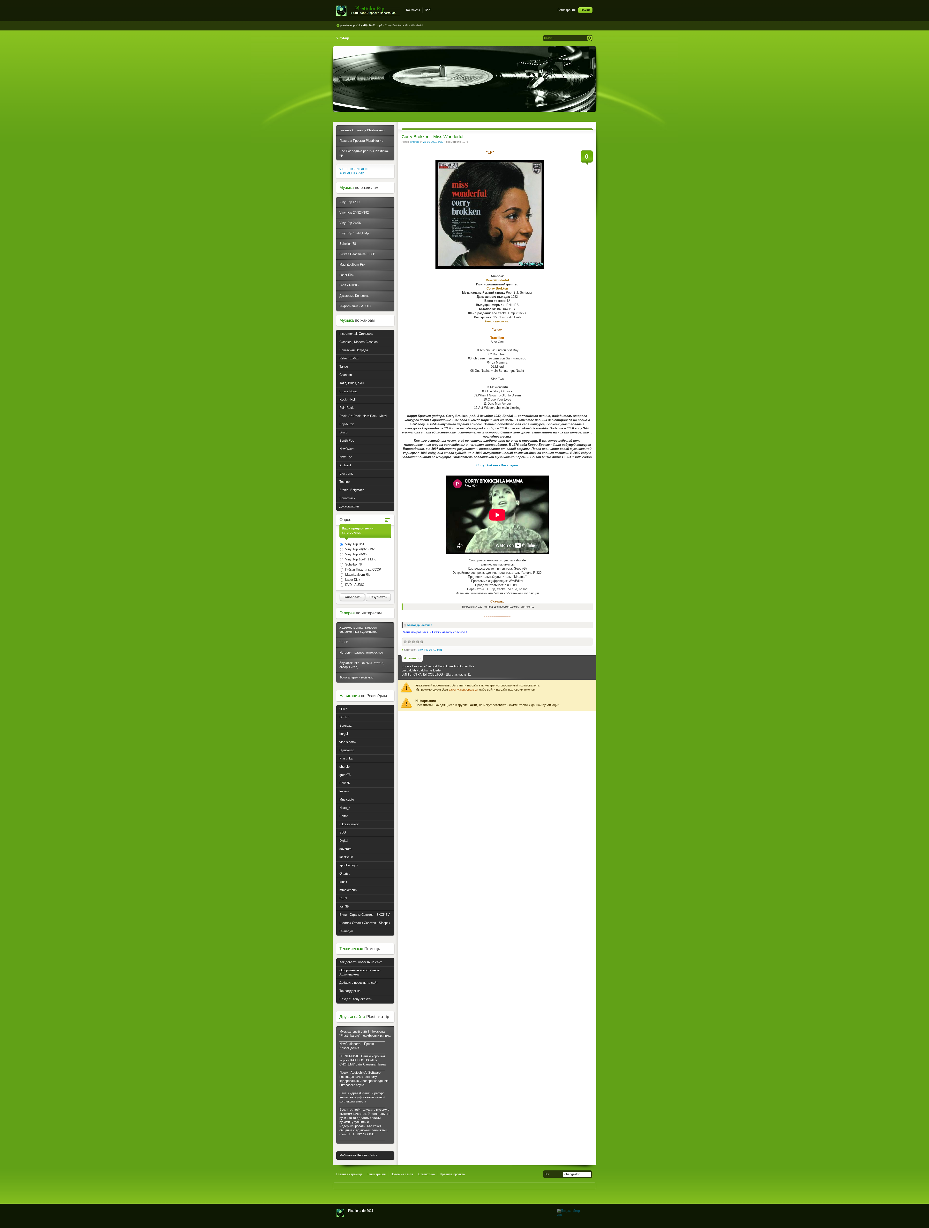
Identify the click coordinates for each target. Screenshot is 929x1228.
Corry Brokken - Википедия (497, 465)
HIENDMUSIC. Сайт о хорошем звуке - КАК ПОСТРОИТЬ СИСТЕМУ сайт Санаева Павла (362, 1060)
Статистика (426, 1174)
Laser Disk (346, 275)
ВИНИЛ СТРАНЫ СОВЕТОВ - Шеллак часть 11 (436, 674)
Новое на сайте (402, 1174)
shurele (414, 141)
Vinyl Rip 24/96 (350, 223)
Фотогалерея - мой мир (356, 677)
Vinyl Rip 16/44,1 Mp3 (354, 233)
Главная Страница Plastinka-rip (361, 130)
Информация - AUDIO (355, 306)
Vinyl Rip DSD (349, 202)
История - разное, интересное (361, 652)
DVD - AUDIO (349, 285)
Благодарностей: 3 (419, 625)
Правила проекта (452, 1174)
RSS (428, 10)
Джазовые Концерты (354, 296)
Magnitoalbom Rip (352, 264)
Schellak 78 (347, 244)
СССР (343, 642)
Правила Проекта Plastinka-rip (361, 140)
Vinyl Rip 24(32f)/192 (354, 212)
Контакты (413, 10)
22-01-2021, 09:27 (434, 141)
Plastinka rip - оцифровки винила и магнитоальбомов (368, 11)
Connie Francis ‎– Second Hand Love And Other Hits (438, 666)
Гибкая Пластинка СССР (357, 254)
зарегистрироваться (463, 689)
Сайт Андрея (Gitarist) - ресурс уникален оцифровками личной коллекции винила (362, 1097)
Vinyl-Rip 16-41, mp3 (430, 649)
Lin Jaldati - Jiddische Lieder (422, 670)
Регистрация (566, 10)
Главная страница (349, 1174)
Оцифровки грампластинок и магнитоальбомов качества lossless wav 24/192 (340, 1213)
